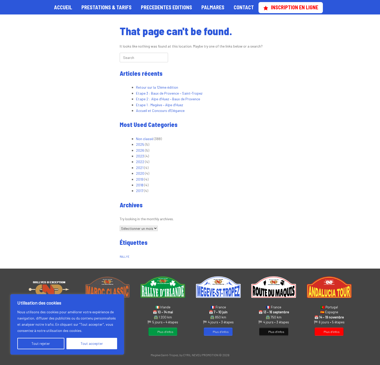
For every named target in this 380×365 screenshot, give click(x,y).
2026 (140, 150)
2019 (139, 179)
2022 (140, 161)
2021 (139, 167)
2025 (140, 144)
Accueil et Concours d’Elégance (160, 110)
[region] (67, 324)
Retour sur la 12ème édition (157, 87)
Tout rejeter (41, 343)
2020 (140, 173)
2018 (139, 185)
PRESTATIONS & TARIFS (106, 7)
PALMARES (212, 7)
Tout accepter (92, 343)
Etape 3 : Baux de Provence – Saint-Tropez (169, 93)
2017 (139, 190)
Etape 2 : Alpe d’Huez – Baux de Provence (168, 99)
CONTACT (244, 7)
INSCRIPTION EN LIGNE (294, 7)
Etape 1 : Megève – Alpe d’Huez (159, 105)
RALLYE (125, 256)
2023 (140, 156)
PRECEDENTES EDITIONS (166, 7)
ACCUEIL (63, 7)
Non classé (144, 138)
